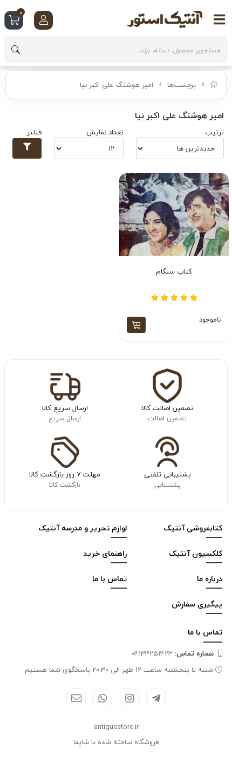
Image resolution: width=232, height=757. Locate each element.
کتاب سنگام (174, 272)
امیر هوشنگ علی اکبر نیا (116, 85)
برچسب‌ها (181, 85)
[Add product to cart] (136, 324)
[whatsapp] (102, 697)
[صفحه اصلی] (214, 85)
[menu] (219, 19)
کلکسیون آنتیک (195, 553)
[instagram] (129, 697)
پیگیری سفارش (197, 604)
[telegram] (155, 697)
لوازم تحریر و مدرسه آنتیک (82, 528)
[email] (75, 697)
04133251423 (172, 653)
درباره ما (209, 578)
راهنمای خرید (105, 553)
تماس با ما (109, 578)
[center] (15, 49)
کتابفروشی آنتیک (192, 528)
